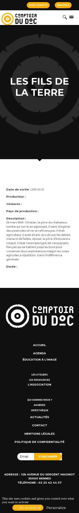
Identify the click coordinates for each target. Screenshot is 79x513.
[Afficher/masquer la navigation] (71, 16)
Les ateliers (39, 374)
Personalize (56, 508)
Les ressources (39, 380)
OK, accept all (29, 508)
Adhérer (63, 5)
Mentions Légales (39, 433)
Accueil (39, 345)
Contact (39, 425)
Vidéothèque (39, 410)
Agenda (39, 353)
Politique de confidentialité (39, 441)
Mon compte (38, 5)
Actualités (39, 417)
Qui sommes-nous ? (39, 400)
